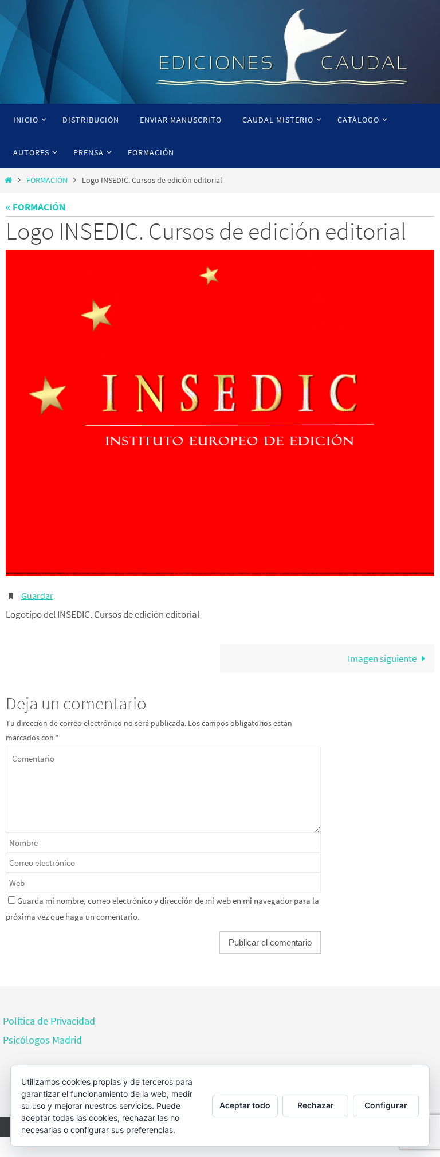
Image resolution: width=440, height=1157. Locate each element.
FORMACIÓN (47, 180)
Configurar (385, 1105)
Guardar (37, 594)
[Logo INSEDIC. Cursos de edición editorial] (220, 413)
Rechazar (315, 1105)
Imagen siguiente (382, 655)
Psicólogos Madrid (42, 1037)
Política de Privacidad (49, 1018)
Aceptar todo (244, 1105)
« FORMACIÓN (35, 207)
